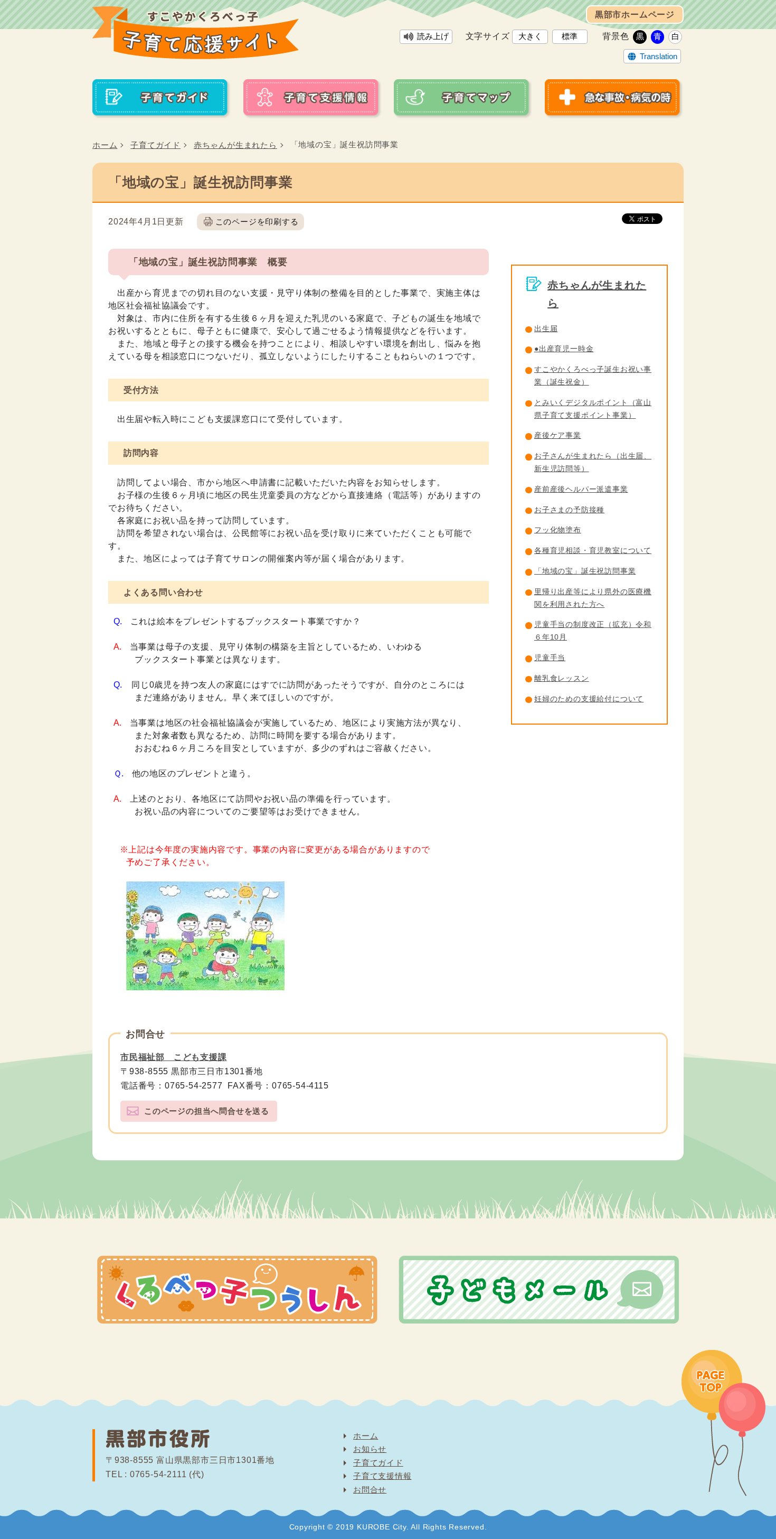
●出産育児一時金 (563, 348)
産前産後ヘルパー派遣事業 (581, 489)
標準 (570, 36)
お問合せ (369, 1489)
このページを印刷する (257, 221)
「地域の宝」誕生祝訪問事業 (585, 571)
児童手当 (549, 657)
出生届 (545, 328)
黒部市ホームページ (635, 14)
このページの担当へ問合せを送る (206, 1110)
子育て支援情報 (382, 1475)
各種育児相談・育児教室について (592, 550)
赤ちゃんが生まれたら (235, 144)
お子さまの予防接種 (569, 509)
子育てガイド (155, 144)
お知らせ (369, 1448)
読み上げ (433, 36)
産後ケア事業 (557, 435)
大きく (530, 36)
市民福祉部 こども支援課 (173, 1057)
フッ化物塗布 (557, 529)
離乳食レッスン (561, 678)
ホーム (104, 144)
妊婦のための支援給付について (588, 699)
